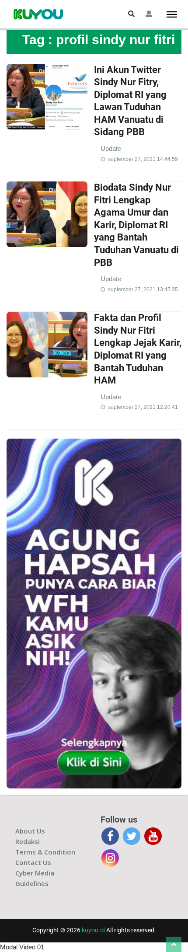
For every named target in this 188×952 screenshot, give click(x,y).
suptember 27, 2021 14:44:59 (143, 159)
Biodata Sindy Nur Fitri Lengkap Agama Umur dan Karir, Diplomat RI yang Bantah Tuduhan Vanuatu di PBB (136, 225)
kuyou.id (93, 930)
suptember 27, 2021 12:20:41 (143, 407)
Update (111, 148)
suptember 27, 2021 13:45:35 (143, 289)
